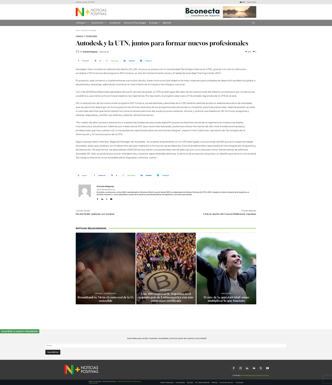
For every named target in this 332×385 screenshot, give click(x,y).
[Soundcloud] (253, 368)
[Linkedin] (102, 199)
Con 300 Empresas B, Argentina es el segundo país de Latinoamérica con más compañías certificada (166, 297)
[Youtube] (111, 199)
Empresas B (165, 290)
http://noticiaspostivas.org (106, 189)
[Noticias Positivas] (101, 12)
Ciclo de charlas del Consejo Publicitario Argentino (229, 214)
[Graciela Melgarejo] (78, 52)
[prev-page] (77, 308)
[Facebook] (98, 199)
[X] (107, 199)
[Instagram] (240, 368)
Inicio (78, 30)
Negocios (226, 293)
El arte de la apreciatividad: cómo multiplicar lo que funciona (226, 299)
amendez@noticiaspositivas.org (255, 375)
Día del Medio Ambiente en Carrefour (95, 214)
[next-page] (81, 308)
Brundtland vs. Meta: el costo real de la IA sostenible (106, 299)
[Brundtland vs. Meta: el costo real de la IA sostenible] (106, 268)
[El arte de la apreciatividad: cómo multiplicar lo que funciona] (226, 268)
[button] (253, 23)
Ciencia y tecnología (88, 30)
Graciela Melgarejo (90, 52)
